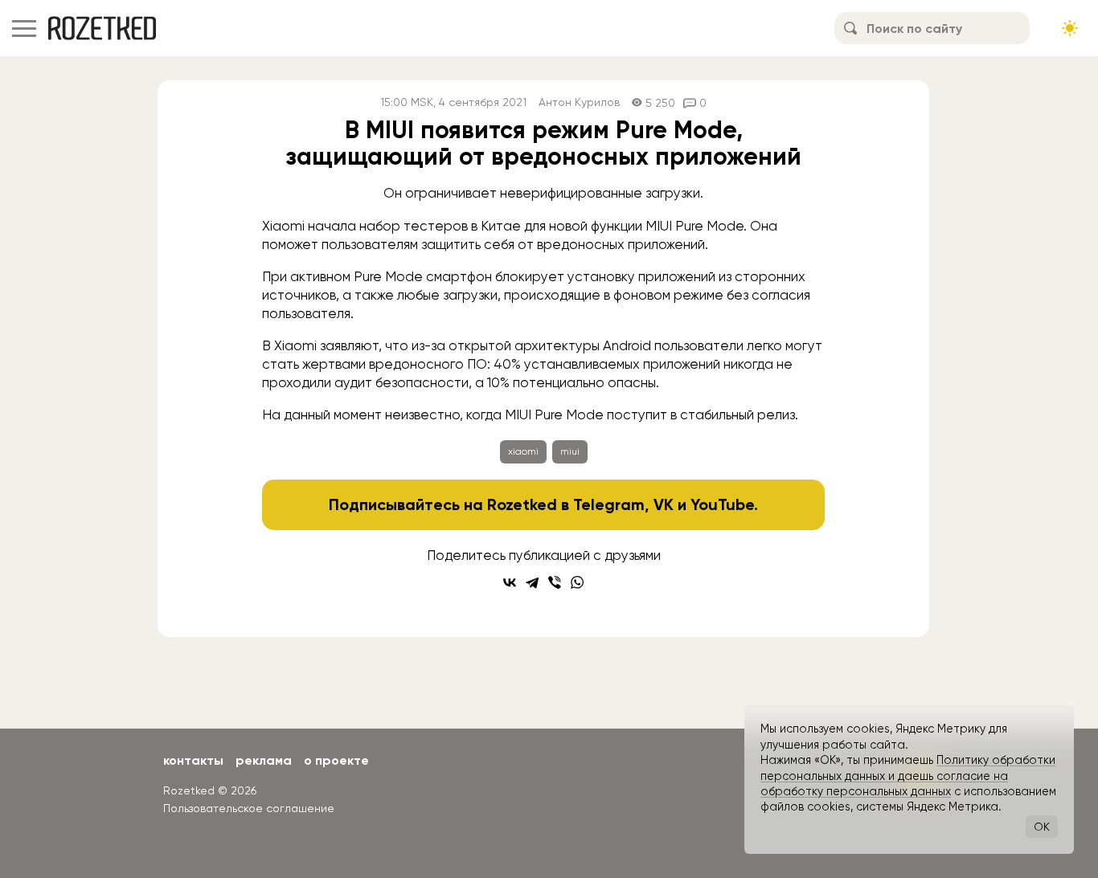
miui (570, 451)
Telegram (609, 504)
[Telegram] (532, 582)
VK (663, 504)
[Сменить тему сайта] (1070, 28)
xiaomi (523, 451)
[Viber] (554, 582)
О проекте (336, 760)
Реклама (264, 760)
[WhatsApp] (577, 582)
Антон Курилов (579, 102)
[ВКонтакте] (509, 582)
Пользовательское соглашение (248, 808)
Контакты (193, 760)
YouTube (722, 504)
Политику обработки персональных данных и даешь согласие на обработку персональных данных (907, 775)
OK (1042, 826)
